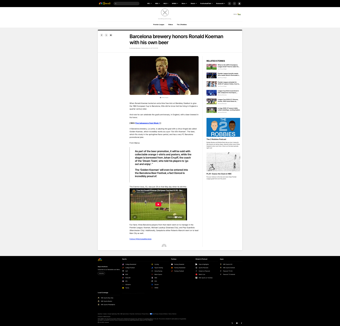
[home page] (105, 3)
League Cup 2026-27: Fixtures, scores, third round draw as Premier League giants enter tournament (228, 100)
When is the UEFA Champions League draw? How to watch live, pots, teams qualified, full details (229, 66)
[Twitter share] (106, 35)
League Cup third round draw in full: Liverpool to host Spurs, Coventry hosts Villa (228, 91)
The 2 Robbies (182, 24)
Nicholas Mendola (135, 48)
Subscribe (101, 273)
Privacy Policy (145, 313)
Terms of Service (172, 313)
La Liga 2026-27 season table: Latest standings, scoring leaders (229, 109)
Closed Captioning (112, 313)
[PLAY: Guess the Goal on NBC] (223, 161)
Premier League (158, 24)
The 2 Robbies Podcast (216, 139)
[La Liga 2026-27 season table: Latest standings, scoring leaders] (211, 110)
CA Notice (165, 313)
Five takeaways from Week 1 (147, 123)
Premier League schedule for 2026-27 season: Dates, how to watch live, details (228, 83)
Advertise (100, 313)
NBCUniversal (107, 316)
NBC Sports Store (125, 313)
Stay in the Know (103, 266)
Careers (105, 313)
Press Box (132, 313)
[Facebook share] (101, 35)
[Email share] (111, 35)
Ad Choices (138, 313)
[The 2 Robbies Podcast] (223, 127)
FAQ (118, 313)
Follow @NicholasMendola (140, 239)
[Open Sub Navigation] (151, 3)
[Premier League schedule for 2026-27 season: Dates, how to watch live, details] (211, 84)
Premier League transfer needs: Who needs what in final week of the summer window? (228, 74)
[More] (229, 3)
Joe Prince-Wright (222, 69)
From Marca (134, 143)
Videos (170, 24)
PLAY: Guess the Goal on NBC (219, 174)
